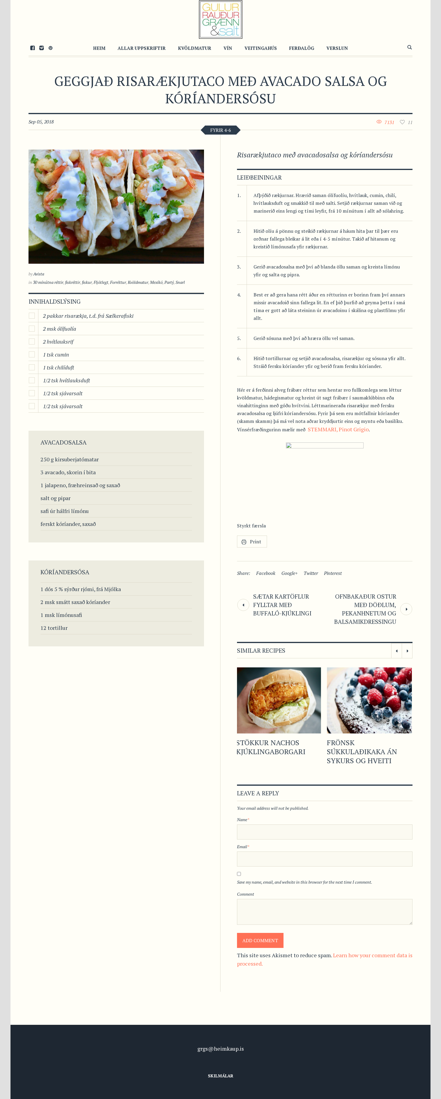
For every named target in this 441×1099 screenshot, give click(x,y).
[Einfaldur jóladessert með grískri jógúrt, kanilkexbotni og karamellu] (370, 700)
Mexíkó (156, 282)
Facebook (265, 573)
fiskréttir (72, 282)
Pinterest (333, 573)
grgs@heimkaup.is (220, 1066)
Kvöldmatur (138, 282)
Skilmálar (220, 1094)
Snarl (180, 282)
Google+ (289, 573)
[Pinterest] (50, 48)
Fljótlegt (101, 282)
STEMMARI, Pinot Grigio (338, 429)
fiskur (87, 282)
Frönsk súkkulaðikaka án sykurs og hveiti (272, 751)
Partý (169, 282)
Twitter (311, 573)
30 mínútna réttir (48, 282)
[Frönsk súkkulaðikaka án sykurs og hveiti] (279, 700)
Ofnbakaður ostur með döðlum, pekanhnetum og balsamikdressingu (365, 609)
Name (243, 837)
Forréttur (118, 282)
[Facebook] (32, 48)
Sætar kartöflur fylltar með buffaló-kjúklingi (282, 604)
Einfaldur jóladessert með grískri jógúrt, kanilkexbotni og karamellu (362, 760)
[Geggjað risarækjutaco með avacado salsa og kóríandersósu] (116, 206)
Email (243, 864)
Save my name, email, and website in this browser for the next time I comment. (304, 900)
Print (255, 541)
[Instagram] (41, 48)
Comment (245, 912)
